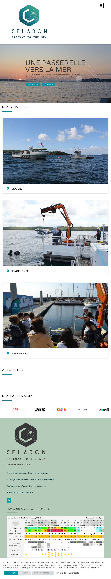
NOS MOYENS (48, 85)
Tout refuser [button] (24, 573)
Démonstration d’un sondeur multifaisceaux (26, 486)
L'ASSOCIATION (33, 85)
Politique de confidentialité (67, 573)
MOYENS (16, 189)
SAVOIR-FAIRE (20, 271)
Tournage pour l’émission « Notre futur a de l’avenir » (30, 479)
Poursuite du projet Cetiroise (20, 492)
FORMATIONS (20, 353)
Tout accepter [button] (11, 573)
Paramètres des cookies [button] (42, 573)
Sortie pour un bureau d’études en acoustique (27, 473)
